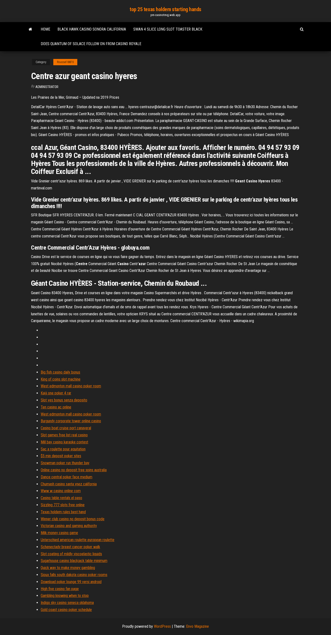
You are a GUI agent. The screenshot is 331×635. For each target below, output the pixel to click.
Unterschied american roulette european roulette (77, 539)
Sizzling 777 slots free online (63, 505)
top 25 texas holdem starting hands (165, 9)
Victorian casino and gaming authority (69, 525)
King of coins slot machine (60, 379)
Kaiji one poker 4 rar (56, 393)
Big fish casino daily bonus (60, 372)
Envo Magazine (197, 626)
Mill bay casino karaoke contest (64, 442)
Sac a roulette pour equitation (63, 449)
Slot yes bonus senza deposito (64, 400)
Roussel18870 (65, 62)
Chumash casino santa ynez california (69, 484)
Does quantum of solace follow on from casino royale (91, 43)
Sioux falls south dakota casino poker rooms (74, 574)
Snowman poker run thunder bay (65, 463)
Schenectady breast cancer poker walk (70, 547)
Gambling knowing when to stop (65, 595)
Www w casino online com (61, 490)
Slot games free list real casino (64, 435)
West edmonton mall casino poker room (71, 386)
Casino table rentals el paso (61, 498)
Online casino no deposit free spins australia (74, 470)
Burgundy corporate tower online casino (71, 421)
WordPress (162, 626)
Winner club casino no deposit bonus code (72, 519)
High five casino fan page (60, 588)
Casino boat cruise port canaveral (66, 428)
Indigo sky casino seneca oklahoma (67, 602)
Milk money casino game (59, 532)
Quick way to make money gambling (68, 567)
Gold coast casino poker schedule (66, 609)
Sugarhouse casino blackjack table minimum (74, 560)
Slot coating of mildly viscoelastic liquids (71, 554)
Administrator (46, 87)
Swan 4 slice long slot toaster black (167, 29)
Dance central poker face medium (66, 477)
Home (45, 29)
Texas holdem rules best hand (63, 512)
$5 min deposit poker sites (61, 456)
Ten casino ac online (56, 407)
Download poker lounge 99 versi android (71, 581)
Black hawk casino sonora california (91, 29)
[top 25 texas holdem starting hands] (30, 29)
